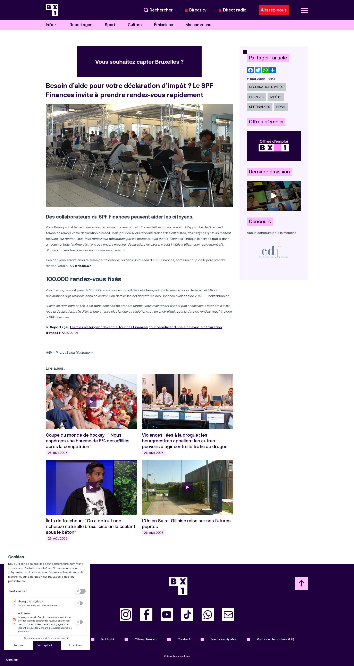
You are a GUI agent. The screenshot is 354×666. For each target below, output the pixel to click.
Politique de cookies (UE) (275, 639)
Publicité (107, 639)
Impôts (275, 96)
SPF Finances (259, 106)
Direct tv (197, 10)
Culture (135, 25)
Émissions (163, 25)
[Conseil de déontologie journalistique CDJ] (274, 252)
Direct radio (234, 10)
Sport (110, 25)
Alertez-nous (274, 10)
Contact (184, 639)
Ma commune (198, 25)
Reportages (81, 25)
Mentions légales (223, 639)
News (280, 106)
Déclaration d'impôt (266, 86)
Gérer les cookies (177, 656)
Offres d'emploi (146, 639)
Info (49, 25)
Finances (256, 96)
